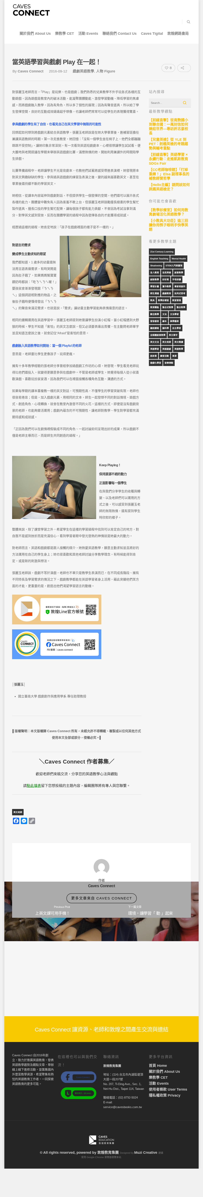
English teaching (159, 258)
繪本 (164, 321)
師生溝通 (154, 293)
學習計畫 (154, 286)
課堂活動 (164, 356)
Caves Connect (30, 71)
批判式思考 (179, 293)
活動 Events (88, 34)
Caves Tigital (152, 34)
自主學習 (176, 328)
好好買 (165, 279)
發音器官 (154, 321)
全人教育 (154, 272)
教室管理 (176, 300)
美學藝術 (174, 321)
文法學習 (174, 314)
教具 (152, 300)
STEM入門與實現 (174, 265)
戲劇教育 (166, 293)
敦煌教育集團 (108, 1153)
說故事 (153, 356)
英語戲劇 (166, 349)
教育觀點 (154, 307)
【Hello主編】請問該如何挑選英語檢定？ (169, 187)
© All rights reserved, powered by (68, 1153)
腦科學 (165, 328)
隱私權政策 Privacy (164, 1095)
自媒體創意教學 (158, 335)
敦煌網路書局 (178, 34)
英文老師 (17, 812)
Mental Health (179, 258)
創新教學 (154, 279)
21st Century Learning (161, 251)
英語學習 (154, 349)
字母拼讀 (176, 279)
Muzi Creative (145, 1153)
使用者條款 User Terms (168, 1089)
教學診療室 (163, 300)
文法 (164, 314)
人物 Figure (105, 71)
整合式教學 (167, 307)
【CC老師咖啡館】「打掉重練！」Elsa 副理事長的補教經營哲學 (169, 174)
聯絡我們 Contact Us (119, 34)
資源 (174, 356)
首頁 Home (158, 1066)
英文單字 (173, 335)
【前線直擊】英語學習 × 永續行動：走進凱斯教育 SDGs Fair (168, 159)
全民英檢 (166, 272)
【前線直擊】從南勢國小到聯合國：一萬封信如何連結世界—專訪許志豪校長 (168, 126)
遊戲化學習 (155, 363)
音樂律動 (169, 363)
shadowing (156, 265)
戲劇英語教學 (83, 71)
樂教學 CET (64, 34)
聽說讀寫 (154, 328)
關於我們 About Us (35, 34)
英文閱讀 (178, 342)
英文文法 (154, 342)
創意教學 (178, 272)
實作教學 (166, 286)
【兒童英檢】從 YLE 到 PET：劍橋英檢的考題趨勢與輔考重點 (168, 144)
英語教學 (178, 349)
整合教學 (181, 307)
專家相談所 (179, 286)
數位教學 (154, 314)
